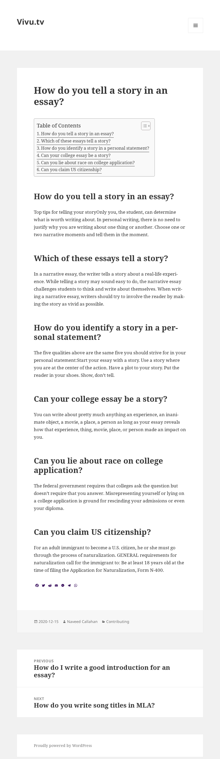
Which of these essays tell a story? (76, 141)
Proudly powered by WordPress (63, 745)
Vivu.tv (30, 21)
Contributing (117, 621)
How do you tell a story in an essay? (77, 134)
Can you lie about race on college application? (88, 163)
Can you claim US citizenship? (71, 169)
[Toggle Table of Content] (143, 125)
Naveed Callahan (82, 621)
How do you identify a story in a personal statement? (95, 148)
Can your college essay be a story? (76, 155)
